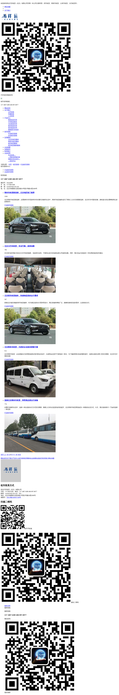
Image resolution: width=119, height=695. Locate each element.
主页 (10, 164)
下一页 (15, 454)
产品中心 (7, 118)
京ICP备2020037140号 (14, 497)
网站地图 (7, 7)
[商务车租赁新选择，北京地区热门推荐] (61, 224)
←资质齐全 (12, 161)
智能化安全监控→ (14, 159)
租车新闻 (7, 131)
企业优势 (7, 153)
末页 (19, 454)
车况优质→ (12, 155)
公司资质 (11, 112)
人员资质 (11, 116)
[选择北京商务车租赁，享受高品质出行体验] (61, 433)
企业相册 (7, 147)
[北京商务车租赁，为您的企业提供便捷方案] (61, 379)
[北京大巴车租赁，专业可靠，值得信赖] (61, 275)
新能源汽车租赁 (13, 129)
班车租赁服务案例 (14, 145)
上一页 (6, 454)
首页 (2, 454)
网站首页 (7, 108)
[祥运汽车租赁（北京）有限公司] (10, 20)
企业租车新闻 (12, 135)
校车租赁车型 (12, 125)
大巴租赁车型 (12, 124)
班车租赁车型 (12, 127)
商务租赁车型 (12, 120)
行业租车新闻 (12, 133)
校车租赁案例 (12, 143)
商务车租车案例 (13, 141)
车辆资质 (11, 114)
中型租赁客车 (12, 122)
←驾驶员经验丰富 (14, 157)
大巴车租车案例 (13, 139)
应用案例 (7, 137)
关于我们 (7, 10)
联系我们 (7, 151)
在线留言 (7, 149)
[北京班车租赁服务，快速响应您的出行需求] (61, 325)
